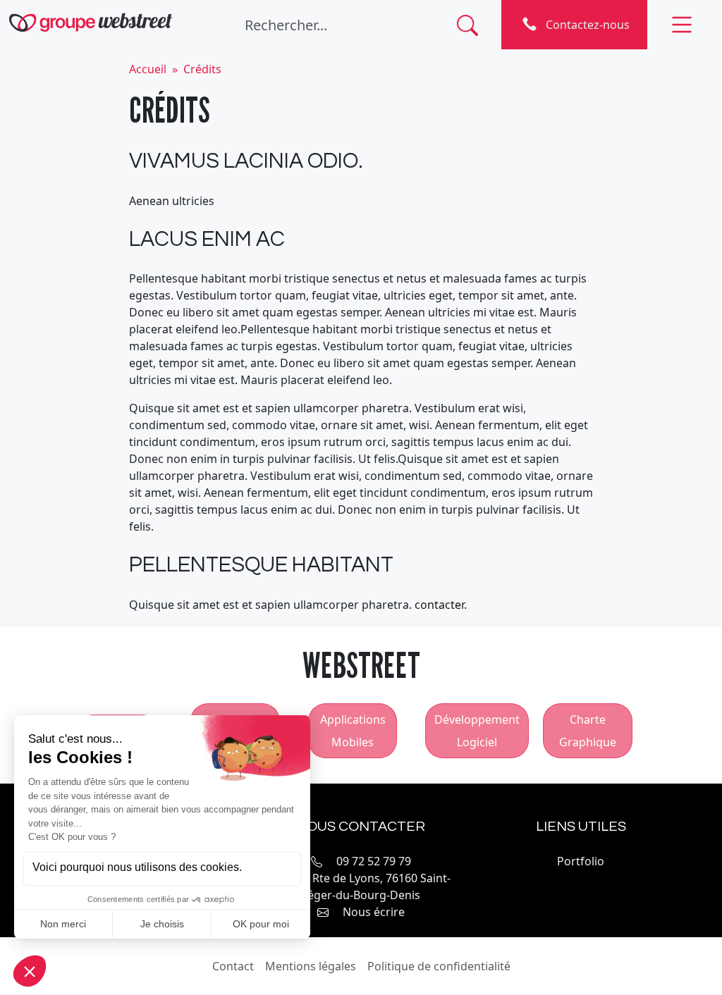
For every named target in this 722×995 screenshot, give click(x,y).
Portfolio (580, 861)
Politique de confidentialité (438, 966)
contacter (439, 604)
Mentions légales (310, 966)
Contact (233, 966)
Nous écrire (374, 912)
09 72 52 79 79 (373, 861)
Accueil (147, 69)
